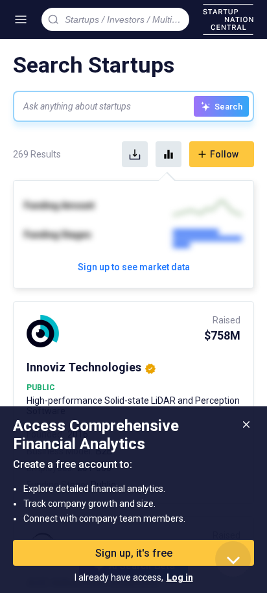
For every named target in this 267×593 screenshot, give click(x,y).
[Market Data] (168, 154)
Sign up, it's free (133, 553)
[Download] (135, 154)
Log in (180, 577)
